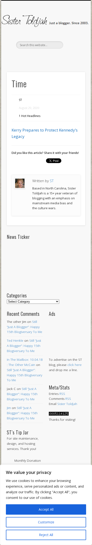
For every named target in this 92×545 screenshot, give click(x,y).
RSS (62, 394)
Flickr (55, 56)
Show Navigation (73, 42)
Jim (9, 408)
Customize (46, 522)
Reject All (46, 535)
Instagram (65, 56)
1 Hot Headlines (29, 116)
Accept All (46, 509)
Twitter (35, 56)
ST (20, 100)
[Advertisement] (67, 332)
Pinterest (45, 56)
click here (74, 365)
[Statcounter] (59, 414)
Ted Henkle (15, 340)
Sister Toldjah (67, 404)
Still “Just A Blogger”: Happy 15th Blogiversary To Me (24, 327)
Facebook (25, 56)
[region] (46, 505)
